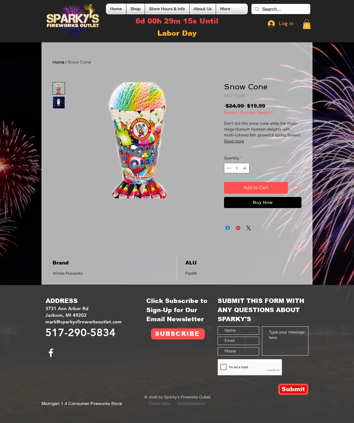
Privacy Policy (160, 403)
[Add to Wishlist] (296, 188)
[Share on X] (248, 228)
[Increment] (245, 168)
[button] (307, 24)
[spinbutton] (237, 168)
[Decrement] (228, 168)
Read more (234, 141)
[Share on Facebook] (227, 228)
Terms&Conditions (191, 403)
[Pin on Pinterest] (238, 228)
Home (58, 62)
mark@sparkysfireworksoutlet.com (83, 322)
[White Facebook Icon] (50, 352)
